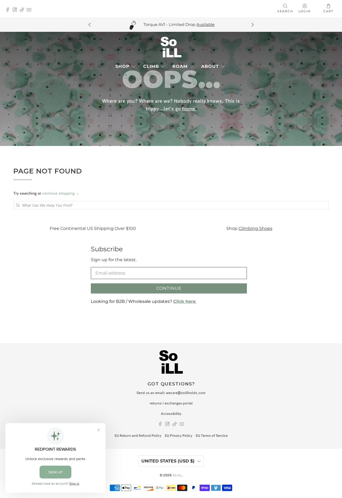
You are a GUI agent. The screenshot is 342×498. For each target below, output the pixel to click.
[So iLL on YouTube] (30, 10)
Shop (122, 66)
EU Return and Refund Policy (138, 435)
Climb (151, 66)
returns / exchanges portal (171, 403)
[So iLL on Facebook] (9, 10)
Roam (180, 66)
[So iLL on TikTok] (23, 10)
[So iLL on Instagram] (16, 10)
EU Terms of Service (212, 435)
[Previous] (90, 24)
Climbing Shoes (255, 228)
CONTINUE (169, 288)
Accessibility (171, 413)
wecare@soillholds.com (185, 392)
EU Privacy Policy (178, 435)
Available (205, 24)
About (210, 66)
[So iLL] (171, 47)
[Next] (252, 24)
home (188, 108)
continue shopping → (60, 193)
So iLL (177, 475)
